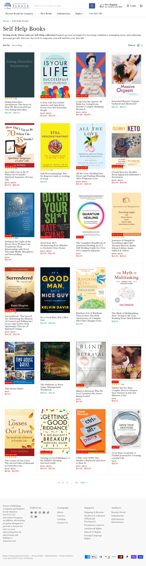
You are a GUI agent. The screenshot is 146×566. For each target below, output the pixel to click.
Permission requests (94, 525)
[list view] (141, 45)
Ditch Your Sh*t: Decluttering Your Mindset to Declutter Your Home (54, 245)
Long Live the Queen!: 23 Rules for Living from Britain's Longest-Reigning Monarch (90, 105)
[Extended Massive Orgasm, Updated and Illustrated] (126, 74)
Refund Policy (51, 556)
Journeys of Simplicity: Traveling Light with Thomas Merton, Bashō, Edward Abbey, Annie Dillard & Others (124, 245)
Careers (61, 516)
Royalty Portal (118, 512)
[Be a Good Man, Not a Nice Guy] (55, 290)
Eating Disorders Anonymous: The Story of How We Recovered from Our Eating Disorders (18, 106)
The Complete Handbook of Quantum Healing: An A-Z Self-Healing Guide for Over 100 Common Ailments (90, 247)
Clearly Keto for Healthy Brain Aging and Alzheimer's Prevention (126, 174)
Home (6, 21)
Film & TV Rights (92, 532)
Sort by (6, 45)
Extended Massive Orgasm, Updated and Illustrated (125, 102)
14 (76, 482)
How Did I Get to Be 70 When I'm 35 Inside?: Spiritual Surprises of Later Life (19, 176)
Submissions (117, 516)
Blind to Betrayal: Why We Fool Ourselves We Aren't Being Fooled (89, 393)
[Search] (92, 5)
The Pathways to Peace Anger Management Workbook (51, 387)
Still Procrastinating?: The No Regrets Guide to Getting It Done (55, 176)
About (60, 512)
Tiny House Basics (14, 389)
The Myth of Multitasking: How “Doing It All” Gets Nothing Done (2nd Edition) (126, 316)
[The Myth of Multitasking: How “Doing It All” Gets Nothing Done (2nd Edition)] (126, 288)
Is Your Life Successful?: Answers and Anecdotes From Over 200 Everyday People (53, 106)
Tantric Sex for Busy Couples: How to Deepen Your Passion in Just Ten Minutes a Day (124, 392)
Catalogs (61, 519)
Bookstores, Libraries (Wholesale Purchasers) (94, 519)
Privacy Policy (37, 556)
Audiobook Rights (93, 528)
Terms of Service (66, 556)
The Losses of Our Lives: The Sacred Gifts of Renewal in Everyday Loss (19, 463)
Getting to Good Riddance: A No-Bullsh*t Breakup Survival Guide (55, 460)
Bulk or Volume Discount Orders (16, 556)
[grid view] (138, 45)
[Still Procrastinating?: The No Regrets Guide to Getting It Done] (55, 146)
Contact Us (62, 523)
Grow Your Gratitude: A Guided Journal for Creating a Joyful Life (126, 455)
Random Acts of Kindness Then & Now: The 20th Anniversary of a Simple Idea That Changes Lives (89, 317)
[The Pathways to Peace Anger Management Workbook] (55, 361)
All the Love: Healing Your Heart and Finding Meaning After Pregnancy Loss (90, 176)
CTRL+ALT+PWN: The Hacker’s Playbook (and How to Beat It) (91, 460)
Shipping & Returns (94, 512)
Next (83, 482)
